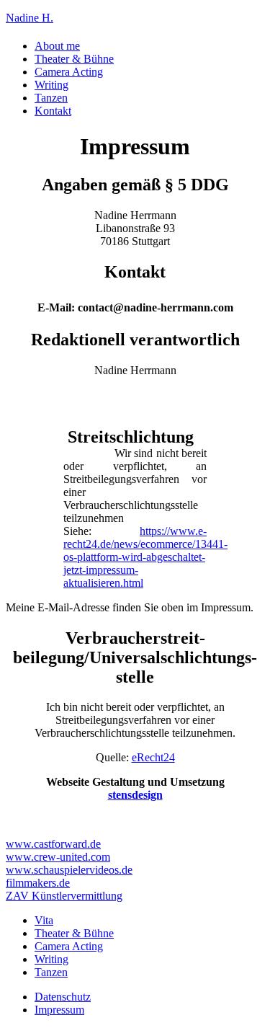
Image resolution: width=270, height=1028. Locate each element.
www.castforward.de (53, 844)
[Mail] (21, 819)
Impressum (59, 1009)
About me (57, 46)
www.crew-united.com (58, 857)
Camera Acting (69, 72)
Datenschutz (63, 997)
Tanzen (51, 98)
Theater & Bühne (74, 59)
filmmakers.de (38, 883)
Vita (44, 920)
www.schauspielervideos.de (69, 870)
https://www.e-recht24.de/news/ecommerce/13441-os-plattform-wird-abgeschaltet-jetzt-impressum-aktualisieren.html (145, 557)
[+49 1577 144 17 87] (10, 819)
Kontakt (53, 111)
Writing (51, 85)
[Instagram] (33, 819)
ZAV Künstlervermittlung (64, 896)
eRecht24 (153, 757)
